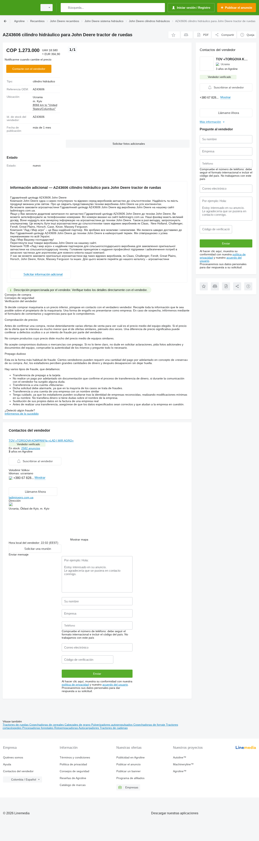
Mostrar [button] (40, 477)
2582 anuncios (30, 448)
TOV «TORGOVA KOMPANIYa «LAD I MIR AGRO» (41, 440)
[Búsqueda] (64, 7)
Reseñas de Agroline (73, 778)
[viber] (11, 484)
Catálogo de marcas (73, 785)
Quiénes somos (13, 757)
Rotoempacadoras (66, 728)
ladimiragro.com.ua (21, 497)
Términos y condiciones (75, 757)
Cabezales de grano (78, 724)
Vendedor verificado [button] (28, 444)
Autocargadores (89, 728)
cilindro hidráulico (44, 81)
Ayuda (7, 764)
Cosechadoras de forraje (149, 724)
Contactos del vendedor (18, 771)
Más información (210, 121)
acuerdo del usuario (115, 684)
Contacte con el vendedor (28, 68)
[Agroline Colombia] (19, 7)
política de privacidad (75, 684)
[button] (174, 34)
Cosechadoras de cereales (47, 724)
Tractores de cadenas (114, 728)
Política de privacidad (73, 764)
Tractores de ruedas (16, 724)
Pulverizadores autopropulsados (112, 724)
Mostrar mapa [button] (79, 539)
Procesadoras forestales (38, 728)
